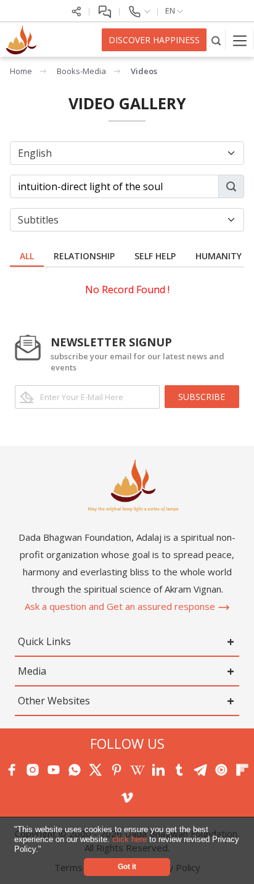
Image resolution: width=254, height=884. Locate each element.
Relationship (84, 256)
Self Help (155, 256)
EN (171, 10)
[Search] (216, 39)
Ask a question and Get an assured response (121, 606)
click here (130, 839)
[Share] (76, 10)
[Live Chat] (104, 10)
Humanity (218, 256)
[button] (45, 849)
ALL (27, 256)
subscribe (201, 396)
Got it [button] (127, 866)
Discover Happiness (154, 40)
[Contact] (138, 10)
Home (21, 71)
